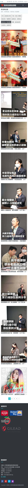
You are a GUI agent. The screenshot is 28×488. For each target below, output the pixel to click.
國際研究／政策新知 (16, 19)
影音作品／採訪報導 (6, 22)
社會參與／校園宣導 (6, 25)
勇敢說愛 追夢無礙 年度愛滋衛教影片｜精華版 (13, 57)
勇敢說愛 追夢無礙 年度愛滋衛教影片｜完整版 (13, 87)
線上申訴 (15, 1)
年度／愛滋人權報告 (16, 16)
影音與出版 (6, 11)
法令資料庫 (20, 1)
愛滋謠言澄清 (8, 16)
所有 (2, 16)
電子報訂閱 (9, 1)
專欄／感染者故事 (16, 22)
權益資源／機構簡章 (6, 19)
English (25, 1)
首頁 (2, 11)
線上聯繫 (3, 477)
